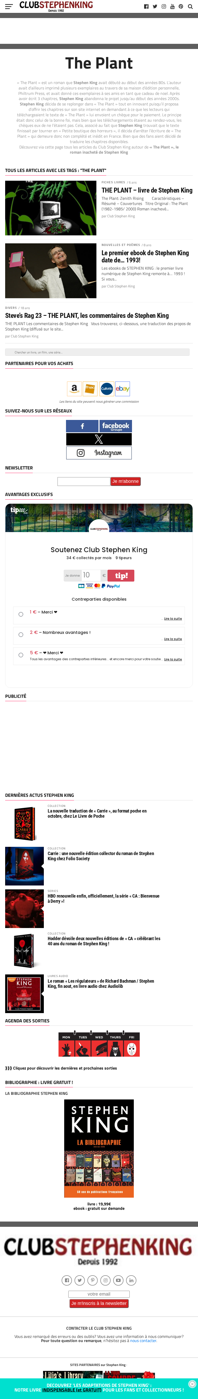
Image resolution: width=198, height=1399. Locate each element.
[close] (192, 1384)
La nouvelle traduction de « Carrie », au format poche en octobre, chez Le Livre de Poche (97, 813)
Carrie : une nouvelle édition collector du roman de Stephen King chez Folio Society (101, 856)
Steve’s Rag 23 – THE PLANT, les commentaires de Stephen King (87, 315)
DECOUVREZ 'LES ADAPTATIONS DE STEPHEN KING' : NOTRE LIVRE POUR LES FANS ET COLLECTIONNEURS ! (99, 1387)
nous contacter (143, 1340)
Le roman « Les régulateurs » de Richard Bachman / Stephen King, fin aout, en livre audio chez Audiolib (101, 983)
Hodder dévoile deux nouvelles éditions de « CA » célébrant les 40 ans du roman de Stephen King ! (104, 941)
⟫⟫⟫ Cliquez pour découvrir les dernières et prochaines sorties (61, 1068)
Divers (11, 307)
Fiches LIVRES (114, 182)
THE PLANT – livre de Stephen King (147, 190)
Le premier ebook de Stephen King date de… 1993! (145, 256)
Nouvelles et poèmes (121, 244)
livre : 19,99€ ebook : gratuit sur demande (99, 1206)
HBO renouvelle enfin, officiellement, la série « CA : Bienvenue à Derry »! (104, 898)
